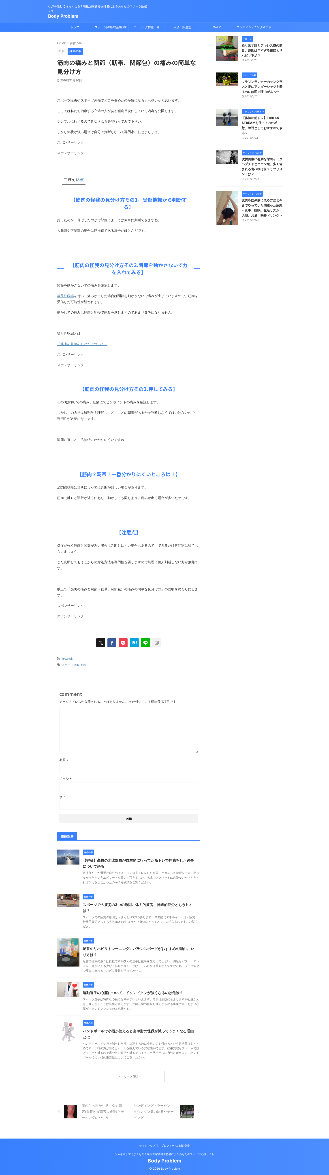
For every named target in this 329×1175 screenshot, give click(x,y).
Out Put (218, 27)
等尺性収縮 (65, 296)
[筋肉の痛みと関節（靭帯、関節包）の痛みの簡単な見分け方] (134, 642)
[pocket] (123, 642)
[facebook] (111, 642)
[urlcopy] (156, 642)
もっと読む (131, 1077)
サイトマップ (147, 1145)
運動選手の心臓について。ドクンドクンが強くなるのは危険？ (133, 992)
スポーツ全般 (70, 665)
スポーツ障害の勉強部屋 (111, 27)
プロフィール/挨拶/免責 (175, 1145)
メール (65, 778)
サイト (64, 797)
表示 (80, 180)
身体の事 (67, 659)
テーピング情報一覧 (146, 27)
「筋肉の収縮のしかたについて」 (82, 344)
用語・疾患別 (182, 27)
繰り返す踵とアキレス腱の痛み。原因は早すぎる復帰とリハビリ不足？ (262, 50)
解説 (84, 665)
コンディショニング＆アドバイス (254, 28)
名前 (63, 760)
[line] (145, 642)
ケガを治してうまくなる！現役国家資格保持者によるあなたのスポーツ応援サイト (164, 1154)
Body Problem (63, 16)
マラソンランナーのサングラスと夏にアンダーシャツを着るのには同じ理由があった (262, 86)
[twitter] (100, 642)
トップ (74, 27)
